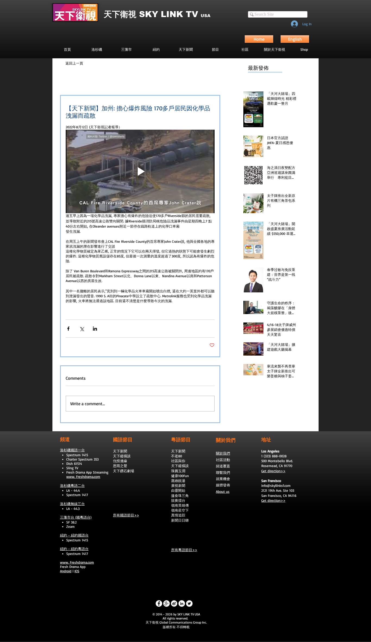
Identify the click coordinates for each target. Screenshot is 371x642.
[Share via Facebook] (68, 328)
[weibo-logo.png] (174, 603)
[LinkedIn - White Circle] (181, 603)
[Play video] (140, 171)
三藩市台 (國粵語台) (76, 517)
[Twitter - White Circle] (189, 603)
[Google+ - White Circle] (166, 603)
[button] (215, 49)
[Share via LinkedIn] (95, 328)
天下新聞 (120, 451)
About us (222, 491)
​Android (65, 571)
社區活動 (223, 460)
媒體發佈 (223, 485)
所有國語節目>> (126, 515)
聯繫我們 (223, 472)
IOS (76, 571)
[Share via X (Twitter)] (81, 328)
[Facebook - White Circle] (159, 603)
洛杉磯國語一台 (72, 450)
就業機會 (223, 479)
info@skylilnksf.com (276, 485)
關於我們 (223, 453)
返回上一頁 (74, 63)
